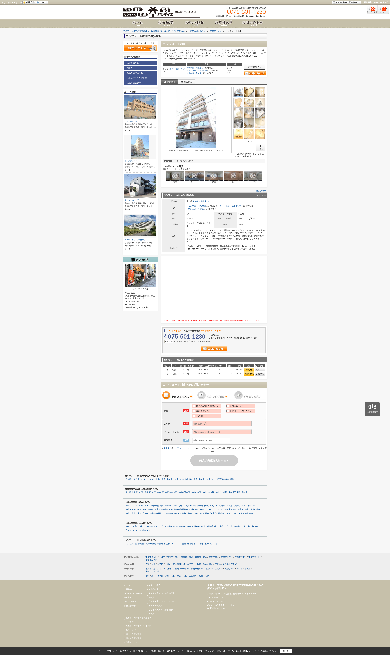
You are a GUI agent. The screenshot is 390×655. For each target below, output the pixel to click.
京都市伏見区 (173, 69)
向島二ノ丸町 (206, 509)
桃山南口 (255, 526)
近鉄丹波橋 (170, 526)
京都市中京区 (158, 492)
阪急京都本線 (197, 568)
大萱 (147, 564)
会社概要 (128, 589)
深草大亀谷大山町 (190, 513)
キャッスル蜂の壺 (132, 200)
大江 (153, 564)
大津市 (162, 557)
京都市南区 (196, 492)
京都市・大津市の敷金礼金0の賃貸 (182, 479)
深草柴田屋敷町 (217, 513)
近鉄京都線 (191, 70)
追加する (260, 369)
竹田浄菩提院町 (233, 506)
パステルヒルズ (131, 121)
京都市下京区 (184, 492)
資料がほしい (236, 406)
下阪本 (218, 564)
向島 (189, 526)
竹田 (156, 526)
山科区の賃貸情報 (134, 634)
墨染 (221, 526)
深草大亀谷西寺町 (253, 509)
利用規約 (168, 448)
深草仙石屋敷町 (157, 513)
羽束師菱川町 (132, 506)
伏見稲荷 (196, 526)
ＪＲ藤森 (135, 526)
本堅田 (160, 564)
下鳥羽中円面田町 (173, 513)
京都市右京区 (208, 492)
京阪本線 (190, 68)
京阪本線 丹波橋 (134, 83)
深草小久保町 (171, 506)
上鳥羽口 (149, 526)
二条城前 (193, 576)
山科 (147, 576)
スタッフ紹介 (154, 585)
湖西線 (240, 568)
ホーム (127, 585)
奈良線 (247, 568)
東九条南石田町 (230, 564)
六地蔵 (129, 530)
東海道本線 (150, 568)
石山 (173, 576)
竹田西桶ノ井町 (248, 506)
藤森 (216, 526)
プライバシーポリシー (185, 448)
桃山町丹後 (220, 506)
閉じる (286, 651)
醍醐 (144, 530)
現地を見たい (203, 411)
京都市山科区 (221, 492)
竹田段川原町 (231, 513)
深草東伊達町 (230, 509)
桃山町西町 (142, 509)
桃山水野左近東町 (134, 513)
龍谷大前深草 (207, 526)
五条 (185, 576)
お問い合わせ (132, 642)
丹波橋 (198, 73)
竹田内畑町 (218, 509)
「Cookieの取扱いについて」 (246, 651)
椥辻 (207, 576)
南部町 (182, 69)
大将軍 (198, 564)
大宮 (179, 576)
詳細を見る (249, 369)
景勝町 (146, 513)
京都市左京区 (145, 492)
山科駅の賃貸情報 (134, 638)
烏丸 (153, 576)
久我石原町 (194, 509)
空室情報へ (253, 67)
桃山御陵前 (202, 70)
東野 (167, 576)
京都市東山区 (171, 492)
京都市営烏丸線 (164, 568)
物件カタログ (130, 605)
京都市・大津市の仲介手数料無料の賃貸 (216, 479)
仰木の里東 (208, 564)
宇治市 (245, 492)
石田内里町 (198, 506)
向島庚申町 (209, 506)
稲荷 (128, 526)
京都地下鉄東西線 (181, 568)
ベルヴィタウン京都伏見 (135, 240)
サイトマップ (130, 601)
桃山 (142, 526)
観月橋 (247, 526)
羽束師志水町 (167, 509)
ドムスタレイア (131, 161)
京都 (201, 576)
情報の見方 (261, 191)
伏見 (161, 526)
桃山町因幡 (131, 509)
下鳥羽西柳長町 (157, 506)
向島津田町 (144, 506)
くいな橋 (137, 530)
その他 (199, 416)
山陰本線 (209, 568)
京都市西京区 (234, 492)
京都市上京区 (132, 492)
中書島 (237, 526)
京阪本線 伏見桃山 (135, 73)
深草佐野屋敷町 (181, 509)
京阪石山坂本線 (152, 571)
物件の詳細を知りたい (207, 406)
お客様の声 (153, 589)
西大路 (160, 576)
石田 (149, 530)
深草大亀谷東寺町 (246, 513)
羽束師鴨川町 (154, 509)
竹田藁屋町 (204, 513)
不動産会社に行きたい (240, 411)
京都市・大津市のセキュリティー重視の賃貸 (145, 479)
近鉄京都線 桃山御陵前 (137, 78)
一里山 (168, 564)
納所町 (241, 509)
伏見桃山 (199, 68)
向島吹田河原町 (185, 506)
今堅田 (190, 564)
